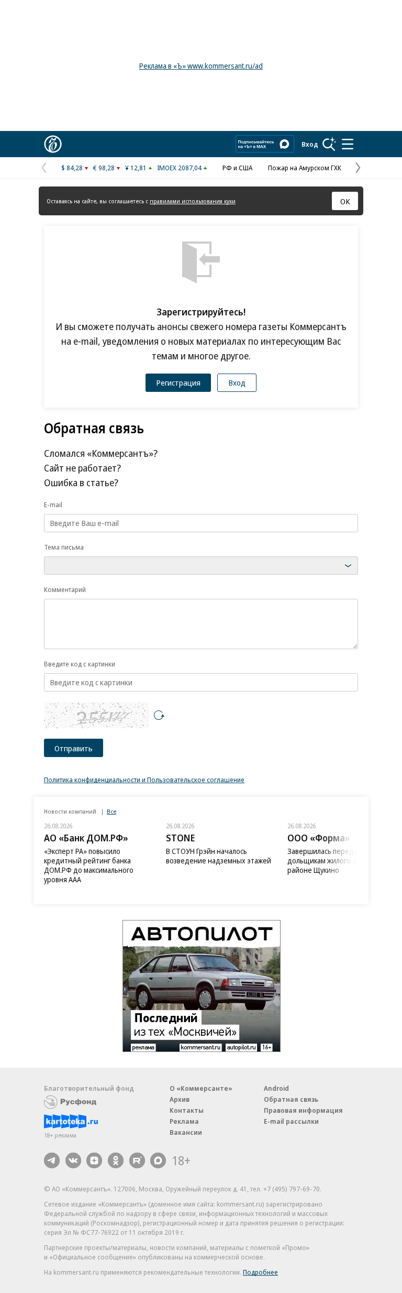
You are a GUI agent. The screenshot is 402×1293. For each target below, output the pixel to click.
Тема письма (64, 547)
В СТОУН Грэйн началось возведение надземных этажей (218, 855)
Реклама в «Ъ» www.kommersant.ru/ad (201, 66)
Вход (310, 144)
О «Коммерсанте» (201, 1088)
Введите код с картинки (79, 664)
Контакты (187, 1110)
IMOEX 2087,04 (179, 167)
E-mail (53, 504)
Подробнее (260, 1272)
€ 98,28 (104, 167)
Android (276, 1088)
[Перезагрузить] (159, 715)
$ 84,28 (72, 167)
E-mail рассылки (291, 1121)
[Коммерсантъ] (53, 144)
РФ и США (237, 167)
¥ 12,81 (136, 167)
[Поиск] (329, 144)
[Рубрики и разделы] (347, 144)
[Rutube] (137, 1160)
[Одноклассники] (116, 1160)
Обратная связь (291, 1099)
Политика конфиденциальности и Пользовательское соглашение (144, 779)
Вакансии (186, 1132)
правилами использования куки (193, 201)
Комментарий (65, 589)
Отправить (73, 748)
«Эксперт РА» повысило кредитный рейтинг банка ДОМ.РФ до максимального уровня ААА (88, 865)
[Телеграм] (52, 1160)
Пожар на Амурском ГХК (304, 167)
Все (111, 811)
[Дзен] (94, 1160)
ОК (345, 201)
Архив (179, 1099)
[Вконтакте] (73, 1160)
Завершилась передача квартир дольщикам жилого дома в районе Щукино (340, 860)
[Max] (158, 1160)
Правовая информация (303, 1110)
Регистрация (178, 382)
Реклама (184, 1121)
